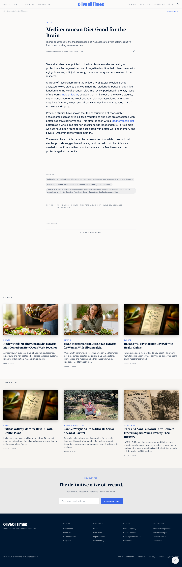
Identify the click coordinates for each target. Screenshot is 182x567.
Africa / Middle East (75, 425)
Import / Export (99, 537)
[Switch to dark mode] (177, 4)
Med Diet (67, 533)
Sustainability (98, 541)
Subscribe (130, 557)
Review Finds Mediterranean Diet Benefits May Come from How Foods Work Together (30, 346)
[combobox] (85, 11)
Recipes (144, 4)
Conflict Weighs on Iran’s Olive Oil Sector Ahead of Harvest (89, 431)
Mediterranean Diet (90, 205)
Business (30, 4)
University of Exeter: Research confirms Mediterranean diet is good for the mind (78, 184)
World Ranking (159, 533)
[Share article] (134, 51)
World (6, 4)
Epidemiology (70, 94)
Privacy (152, 557)
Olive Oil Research (112, 205)
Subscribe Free (111, 501)
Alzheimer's (63, 205)
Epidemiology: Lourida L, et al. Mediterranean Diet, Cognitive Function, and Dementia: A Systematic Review (89, 179)
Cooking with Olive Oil (132, 537)
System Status (173, 557)
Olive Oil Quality (129, 529)
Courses (158, 4)
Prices (95, 529)
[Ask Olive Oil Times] (175, 560)
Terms (161, 557)
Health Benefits (129, 533)
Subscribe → (173, 11)
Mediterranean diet (123, 120)
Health (17, 4)
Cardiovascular (69, 537)
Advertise (141, 557)
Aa (81, 51)
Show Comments (92, 232)
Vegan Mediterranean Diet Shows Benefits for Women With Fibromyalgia (90, 346)
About (120, 557)
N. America (129, 425)
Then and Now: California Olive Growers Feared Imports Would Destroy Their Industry (149, 433)
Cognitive (67, 541)
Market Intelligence (161, 529)
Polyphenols (64, 208)
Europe (127, 340)
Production (44, 4)
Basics (133, 4)
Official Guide (158, 537)
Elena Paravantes (54, 51)
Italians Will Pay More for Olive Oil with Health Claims (148, 346)
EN (172, 4)
